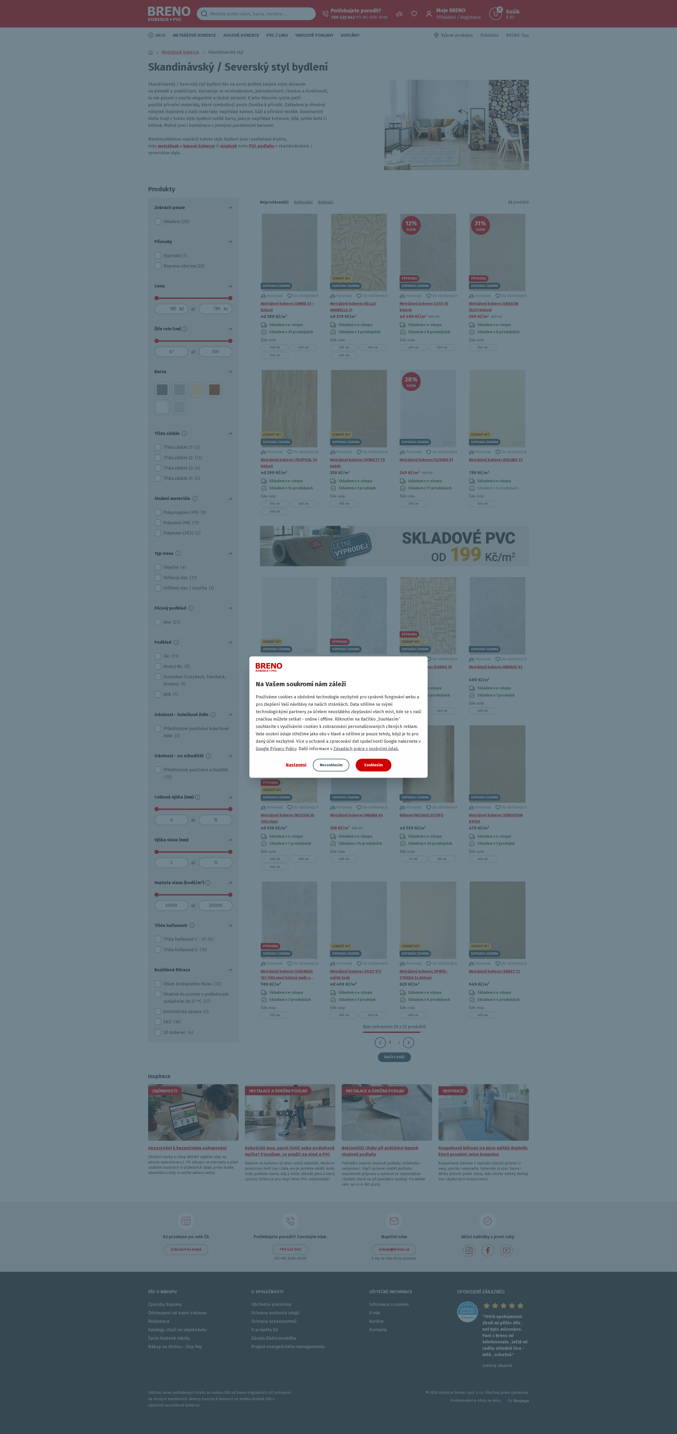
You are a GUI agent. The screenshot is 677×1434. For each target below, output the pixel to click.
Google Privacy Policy (276, 748)
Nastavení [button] (296, 764)
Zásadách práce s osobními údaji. (366, 748)
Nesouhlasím (331, 765)
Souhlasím (373, 765)
